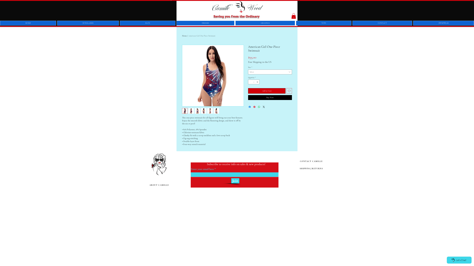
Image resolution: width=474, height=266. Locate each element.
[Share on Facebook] (249, 106)
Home (184, 36)
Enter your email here (202, 169)
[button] (293, 16)
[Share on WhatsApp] (259, 106)
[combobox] (270, 72)
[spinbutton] (254, 82)
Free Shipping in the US (259, 62)
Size (250, 67)
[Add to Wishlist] (289, 91)
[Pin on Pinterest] (254, 106)
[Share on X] (263, 106)
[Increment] (257, 82)
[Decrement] (250, 82)
